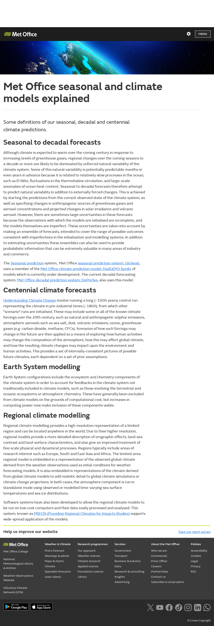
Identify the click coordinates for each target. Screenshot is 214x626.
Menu (203, 34)
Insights (120, 577)
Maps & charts (54, 561)
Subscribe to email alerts (167, 582)
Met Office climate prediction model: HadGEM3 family (86, 268)
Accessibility (199, 550)
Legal (194, 561)
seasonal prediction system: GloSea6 (108, 263)
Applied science (88, 566)
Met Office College (15, 551)
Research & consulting (129, 571)
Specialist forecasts (58, 571)
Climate (50, 566)
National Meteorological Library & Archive (18, 563)
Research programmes (93, 544)
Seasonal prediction (27, 263)
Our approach (87, 550)
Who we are (159, 550)
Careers (156, 566)
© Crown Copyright (199, 620)
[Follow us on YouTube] (159, 607)
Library (82, 577)
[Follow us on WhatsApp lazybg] (207, 607)
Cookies (196, 556)
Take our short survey (194, 532)
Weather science (89, 556)
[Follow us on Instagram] (188, 607)
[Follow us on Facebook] (169, 607)
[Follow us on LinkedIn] (197, 607)
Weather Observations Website (18, 578)
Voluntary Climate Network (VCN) (15, 590)
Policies (196, 544)
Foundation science (90, 571)
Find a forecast (54, 550)
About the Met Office (165, 544)
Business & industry (128, 561)
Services (120, 544)
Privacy (195, 566)
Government (123, 550)
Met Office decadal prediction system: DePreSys (57, 280)
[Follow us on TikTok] (178, 607)
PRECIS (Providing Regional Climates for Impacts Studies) (82, 513)
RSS (193, 571)
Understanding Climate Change (29, 300)
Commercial (159, 556)
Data (118, 566)
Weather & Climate (58, 544)
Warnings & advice (57, 556)
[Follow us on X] (150, 607)
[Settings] (188, 34)
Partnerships (159, 571)
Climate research (89, 561)
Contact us (158, 577)
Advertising (122, 582)
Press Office (159, 561)
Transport (121, 556)
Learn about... (54, 577)
